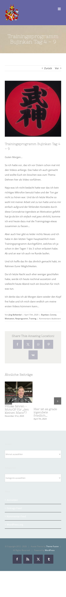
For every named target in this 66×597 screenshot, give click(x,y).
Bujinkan (45, 314)
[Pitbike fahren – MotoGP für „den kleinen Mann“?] (19, 392)
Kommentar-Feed (16, 516)
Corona (53, 314)
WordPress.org (15, 524)
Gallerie (24, 392)
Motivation (9, 318)
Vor (57, 68)
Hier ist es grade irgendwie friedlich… (45, 412)
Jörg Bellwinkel (15, 314)
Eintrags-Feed (14, 508)
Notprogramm (21, 318)
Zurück (48, 68)
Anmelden (12, 500)
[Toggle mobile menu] (59, 9)
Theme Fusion (52, 546)
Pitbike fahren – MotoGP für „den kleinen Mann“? (13, 392)
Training (32, 318)
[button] (8, 401)
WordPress (50, 550)
